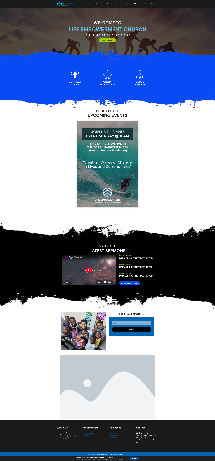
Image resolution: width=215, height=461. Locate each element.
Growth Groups (88, 433)
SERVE (140, 82)
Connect (118, 4)
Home (91, 4)
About (98, 4)
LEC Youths (113, 435)
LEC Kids (137, 4)
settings (121, 459)
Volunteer (86, 435)
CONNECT (75, 82)
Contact (153, 4)
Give (145, 4)
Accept (134, 458)
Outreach (113, 438)
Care (127, 4)
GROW (107, 82)
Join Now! (131, 329)
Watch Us (108, 4)
